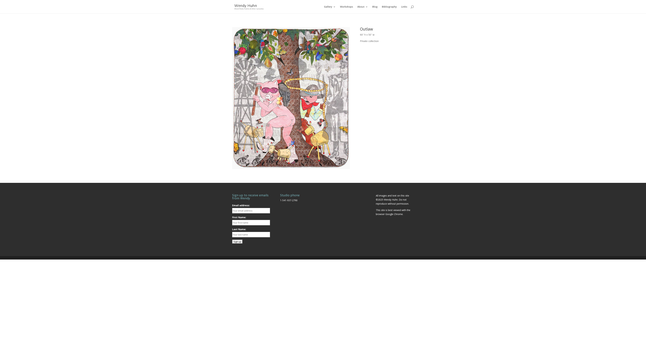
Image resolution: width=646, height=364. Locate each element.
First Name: (239, 217)
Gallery (328, 7)
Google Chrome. (394, 214)
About (361, 7)
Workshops (346, 7)
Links (404, 7)
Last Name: (239, 229)
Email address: (241, 205)
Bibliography (389, 7)
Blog (375, 7)
